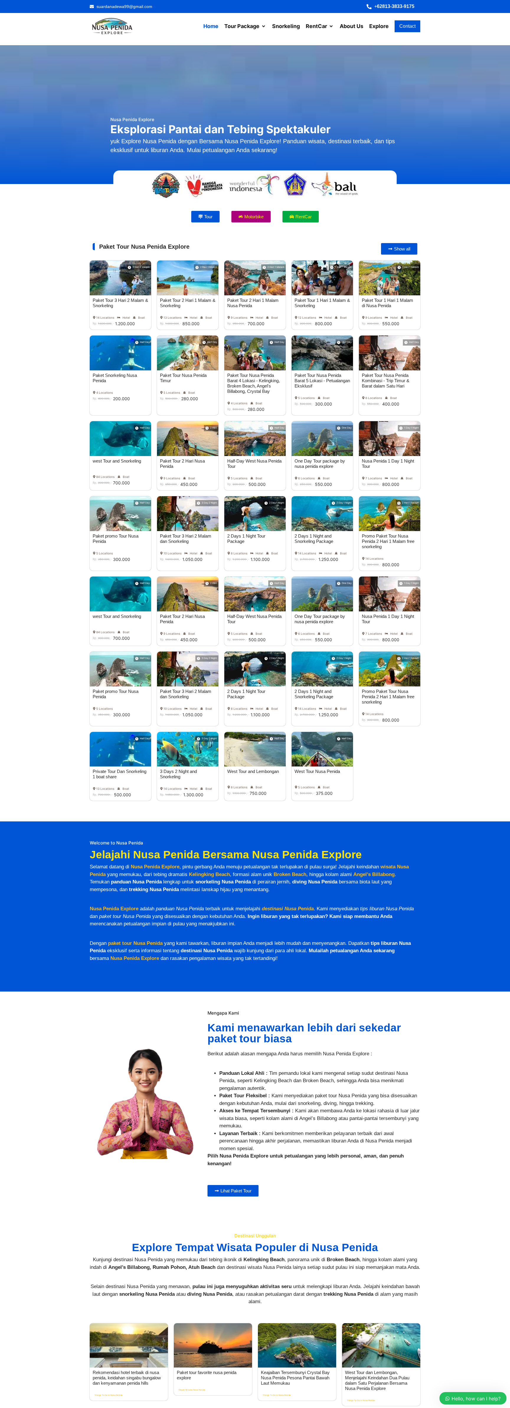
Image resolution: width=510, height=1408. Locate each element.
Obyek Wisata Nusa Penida (192, 1390)
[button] (393, 6)
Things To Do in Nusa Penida (108, 1395)
